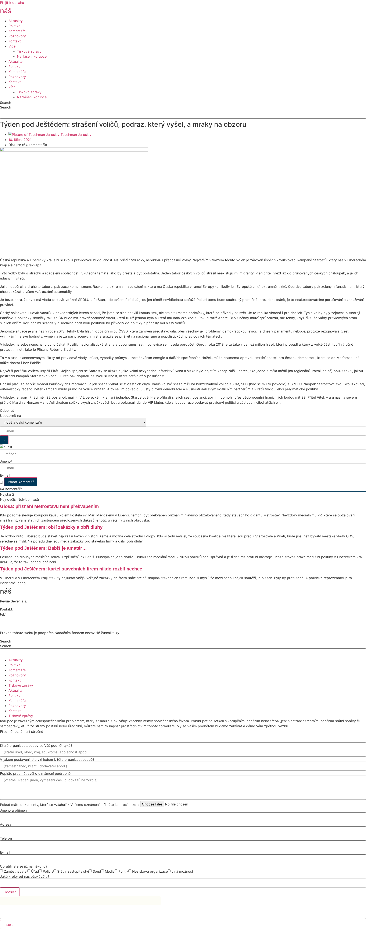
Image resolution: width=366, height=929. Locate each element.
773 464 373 (17, 614)
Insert (8, 924)
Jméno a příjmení (14, 810)
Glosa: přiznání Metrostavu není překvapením (49, 506)
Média (110, 871)
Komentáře (17, 31)
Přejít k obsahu (12, 2)
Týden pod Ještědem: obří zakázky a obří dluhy (51, 527)
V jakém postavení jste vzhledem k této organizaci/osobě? (47, 759)
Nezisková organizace (150, 871)
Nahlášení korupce (32, 56)
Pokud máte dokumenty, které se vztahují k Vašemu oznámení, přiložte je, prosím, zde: (69, 804)
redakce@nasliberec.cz (18, 619)
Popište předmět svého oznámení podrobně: (35, 773)
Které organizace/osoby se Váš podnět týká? (36, 745)
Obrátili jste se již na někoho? (23, 866)
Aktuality (15, 21)
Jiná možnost (182, 871)
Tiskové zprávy (29, 51)
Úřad (35, 871)
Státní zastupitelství (73, 871)
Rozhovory (17, 36)
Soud (97, 871)
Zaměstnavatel (15, 871)
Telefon (6, 838)
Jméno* (6, 461)
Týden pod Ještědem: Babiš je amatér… (43, 548)
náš (18, 11)
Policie (48, 871)
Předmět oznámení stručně (21, 731)
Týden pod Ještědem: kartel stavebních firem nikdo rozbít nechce (71, 569)
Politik (123, 871)
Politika (14, 26)
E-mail (5, 475)
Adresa (5, 824)
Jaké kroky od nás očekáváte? (24, 876)
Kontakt (14, 41)
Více (11, 46)
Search (5, 102)
